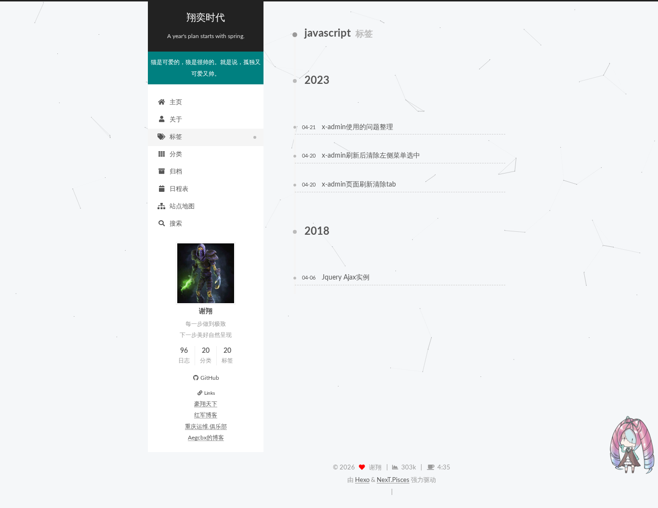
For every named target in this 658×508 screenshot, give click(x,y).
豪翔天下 (205, 404)
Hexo (362, 480)
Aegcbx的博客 (206, 438)
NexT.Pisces (393, 480)
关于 (176, 120)
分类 (176, 154)
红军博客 (205, 415)
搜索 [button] (176, 224)
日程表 (179, 189)
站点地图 (182, 206)
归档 (176, 172)
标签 (176, 137)
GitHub (209, 378)
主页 (176, 102)
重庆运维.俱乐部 (206, 426)
